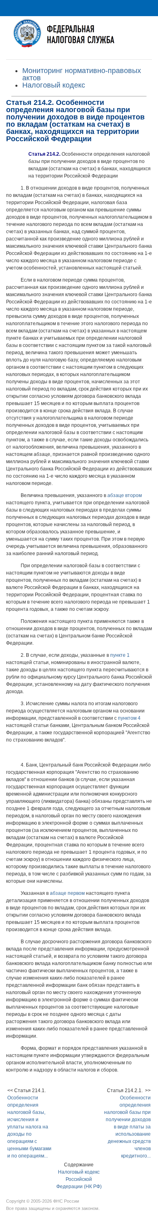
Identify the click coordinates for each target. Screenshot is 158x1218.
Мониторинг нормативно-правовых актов (81, 74)
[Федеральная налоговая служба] (79, 37)
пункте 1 (120, 655)
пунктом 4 (129, 718)
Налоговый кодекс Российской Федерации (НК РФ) (79, 1179)
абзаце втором (124, 495)
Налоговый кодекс (53, 85)
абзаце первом (67, 893)
